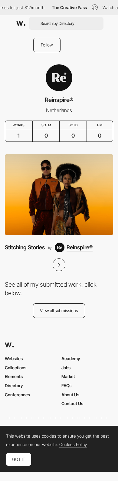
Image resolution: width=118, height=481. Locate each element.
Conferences (17, 394)
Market (68, 376)
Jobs (65, 367)
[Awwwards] (20, 23)
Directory (14, 385)
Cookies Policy (73, 444)
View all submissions (59, 310)
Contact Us (72, 403)
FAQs (66, 385)
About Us (70, 394)
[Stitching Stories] (59, 195)
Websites (14, 358)
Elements (14, 376)
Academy (70, 358)
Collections (15, 367)
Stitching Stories (25, 247)
